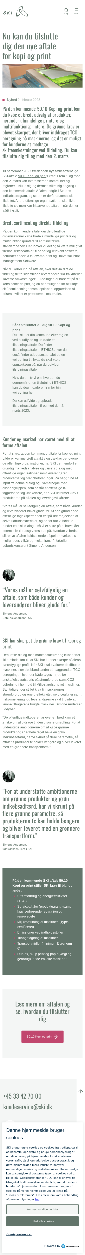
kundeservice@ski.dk (27, 1106)
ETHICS (47, 349)
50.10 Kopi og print (32, 176)
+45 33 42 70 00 (22, 1095)
